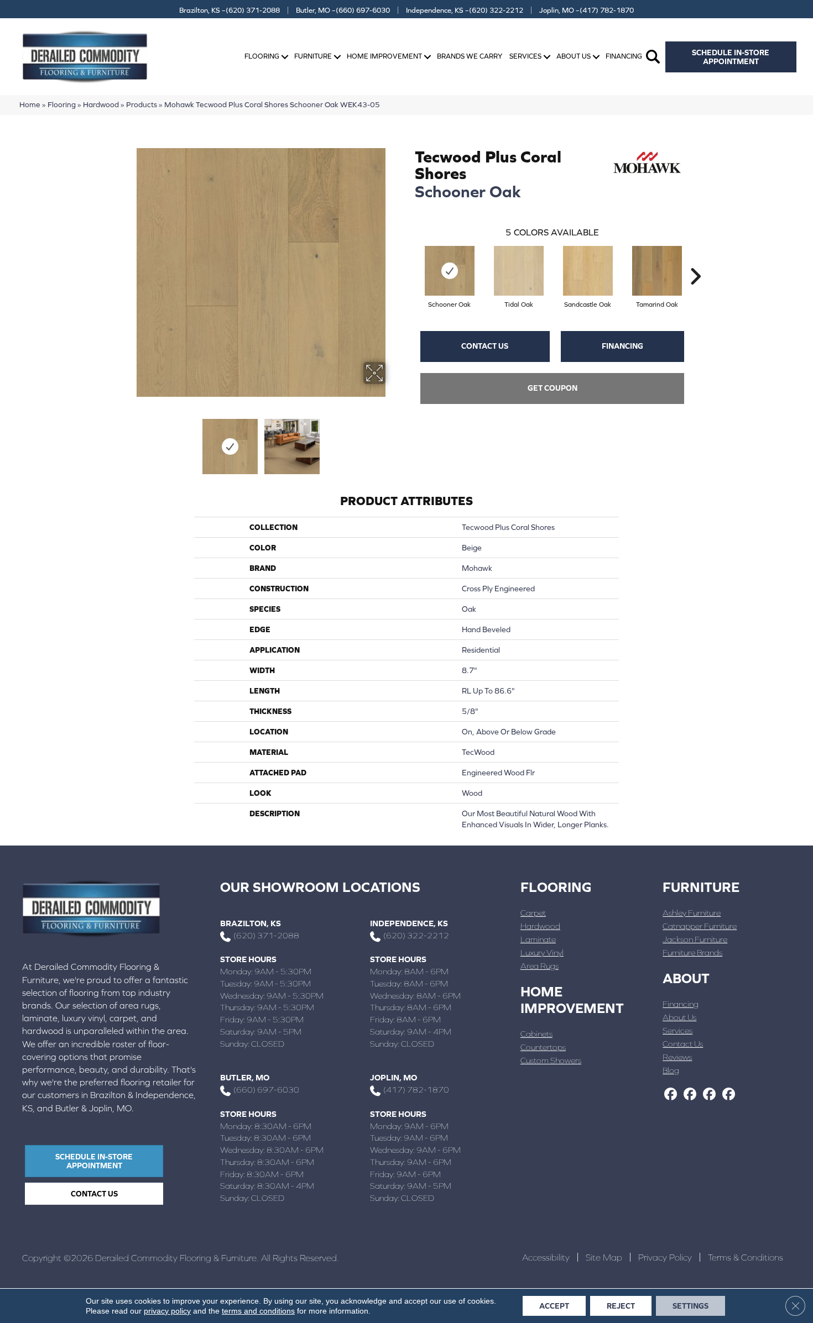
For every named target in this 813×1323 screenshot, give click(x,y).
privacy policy (167, 1310)
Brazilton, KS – (229, 10)
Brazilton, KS (250, 923)
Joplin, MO (393, 1077)
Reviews (677, 1057)
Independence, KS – (464, 10)
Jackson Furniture (695, 939)
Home (29, 104)
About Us (573, 56)
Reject (621, 1305)
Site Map (604, 1257)
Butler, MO (244, 1077)
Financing (624, 56)
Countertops (543, 1047)
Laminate (538, 939)
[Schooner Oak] (449, 270)
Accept (554, 1305)
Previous (128, 441)
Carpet (533, 912)
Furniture (313, 56)
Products (141, 104)
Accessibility (546, 1257)
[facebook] (671, 1095)
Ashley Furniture (692, 912)
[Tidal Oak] (518, 270)
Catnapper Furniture (700, 926)
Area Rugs (539, 965)
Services (525, 56)
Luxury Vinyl (542, 952)
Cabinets (536, 1033)
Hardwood (101, 104)
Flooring (261, 56)
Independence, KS (409, 923)
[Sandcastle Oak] (588, 270)
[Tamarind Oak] (657, 270)
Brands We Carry (469, 56)
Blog (671, 1070)
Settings (690, 1305)
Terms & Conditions (745, 1257)
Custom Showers (550, 1060)
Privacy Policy (665, 1257)
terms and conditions (258, 1310)
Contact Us (484, 346)
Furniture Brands (692, 952)
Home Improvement (384, 56)
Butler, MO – (343, 10)
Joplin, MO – (586, 10)
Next (392, 441)
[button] (284, 56)
